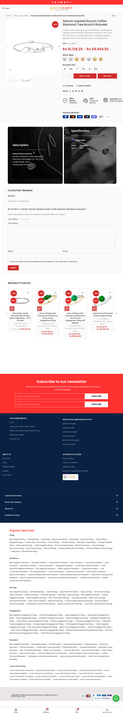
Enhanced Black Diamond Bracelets (84, 653)
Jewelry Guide (68, 428)
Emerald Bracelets (39, 644)
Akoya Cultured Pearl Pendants (32, 577)
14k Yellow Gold (74, 158)
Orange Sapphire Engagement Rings (48, 624)
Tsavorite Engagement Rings (99, 627)
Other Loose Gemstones (90, 679)
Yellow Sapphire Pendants (68, 568)
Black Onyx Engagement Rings (72, 627)
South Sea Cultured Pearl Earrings (98, 604)
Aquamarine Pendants (58, 562)
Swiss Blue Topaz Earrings (68, 595)
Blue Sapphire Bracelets (19, 644)
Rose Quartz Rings (33, 548)
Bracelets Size (69, 65)
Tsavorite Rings (98, 545)
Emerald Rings (47, 323)
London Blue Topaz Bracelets (48, 647)
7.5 (81, 154)
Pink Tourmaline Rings (64, 545)
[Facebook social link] (52, 2)
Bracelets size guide (71, 440)
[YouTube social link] (61, 2)
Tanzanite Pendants (93, 562)
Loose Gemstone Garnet (46, 676)
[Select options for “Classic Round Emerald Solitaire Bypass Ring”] (94, 308)
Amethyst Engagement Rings (51, 618)
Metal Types (68, 55)
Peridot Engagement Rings (62, 621)
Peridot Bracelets (70, 647)
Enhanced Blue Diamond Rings (71, 548)
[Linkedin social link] (67, 2)
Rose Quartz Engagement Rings (24, 630)
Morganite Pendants (64, 565)
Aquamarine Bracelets (73, 644)
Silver (73, 151)
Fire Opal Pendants (38, 571)
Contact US (14, 439)
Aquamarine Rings (59, 539)
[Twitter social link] (55, 2)
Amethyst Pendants (28, 565)
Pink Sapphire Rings (24, 545)
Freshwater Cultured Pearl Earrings (41, 604)
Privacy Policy (68, 458)
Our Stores (6, 475)
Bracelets (25, 15)
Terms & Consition (70, 462)
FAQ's (12, 422)
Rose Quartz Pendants (96, 571)
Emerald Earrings (37, 592)
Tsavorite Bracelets (72, 650)
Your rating (13, 219)
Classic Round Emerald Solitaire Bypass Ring (103, 314)
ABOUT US (6, 454)
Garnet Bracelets (27, 647)
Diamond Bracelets (28, 653)
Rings (48, 329)
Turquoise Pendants (90, 568)
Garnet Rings (101, 539)
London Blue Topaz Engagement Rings (32, 621)
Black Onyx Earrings (97, 598)
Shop (16, 15)
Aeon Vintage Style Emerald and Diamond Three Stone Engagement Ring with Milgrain (75, 318)
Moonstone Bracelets (91, 650)
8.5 (86, 154)
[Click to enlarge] (10, 69)
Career (5, 471)
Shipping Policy (69, 466)
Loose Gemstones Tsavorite (90, 673)
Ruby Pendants (77, 562)
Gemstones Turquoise (24, 676)
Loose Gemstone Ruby (45, 670)
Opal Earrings (51, 592)
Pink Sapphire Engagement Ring (79, 624)
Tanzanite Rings (68, 542)
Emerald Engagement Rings (51, 615)
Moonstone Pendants (76, 571)
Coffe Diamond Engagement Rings (55, 633)
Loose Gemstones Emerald (90, 670)
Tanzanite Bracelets (87, 647)
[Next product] (116, 16)
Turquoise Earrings (79, 598)
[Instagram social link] (58, 2)
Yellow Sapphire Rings (43, 545)
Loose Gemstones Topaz (69, 676)
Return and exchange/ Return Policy (25, 430)
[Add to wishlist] (28, 293)
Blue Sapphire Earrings (19, 592)
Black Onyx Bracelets (52, 650)
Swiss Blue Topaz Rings (86, 542)
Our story (6, 458)
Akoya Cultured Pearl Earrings (70, 604)
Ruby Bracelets (91, 644)
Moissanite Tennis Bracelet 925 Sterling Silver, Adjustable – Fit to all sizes (20, 317)
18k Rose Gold (75, 176)
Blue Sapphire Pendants (19, 562)
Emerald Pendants (39, 562)
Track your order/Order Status (22, 426)
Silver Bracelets (20, 323)
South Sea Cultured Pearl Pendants (62, 577)
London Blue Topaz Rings (35, 542)
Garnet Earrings (16, 595)
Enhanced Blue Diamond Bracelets (52, 653)
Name (11, 251)
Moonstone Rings (17, 548)
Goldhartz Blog (8, 466)
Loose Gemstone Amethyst (41, 673)
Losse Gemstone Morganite (93, 676)
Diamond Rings (50, 548)
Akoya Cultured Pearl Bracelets (73, 656)
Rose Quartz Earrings (37, 601)
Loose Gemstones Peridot (40, 679)
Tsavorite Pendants (56, 571)
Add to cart (85, 76)
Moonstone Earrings (18, 601)
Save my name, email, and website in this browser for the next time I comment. (44, 261)
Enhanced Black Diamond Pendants (43, 574)
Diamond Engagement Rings (51, 630)
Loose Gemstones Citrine (65, 673)
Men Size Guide (69, 444)
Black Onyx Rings (82, 545)
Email (66, 251)
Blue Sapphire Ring (17, 539)
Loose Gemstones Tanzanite (22, 670)
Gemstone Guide (70, 432)
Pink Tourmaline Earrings (59, 598)
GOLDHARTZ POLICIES (72, 454)
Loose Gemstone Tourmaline (65, 679)
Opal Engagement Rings (75, 615)
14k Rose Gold (74, 163)
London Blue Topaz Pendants (87, 565)
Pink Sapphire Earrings (90, 595)
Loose (12, 676)
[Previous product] (111, 16)
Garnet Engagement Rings (77, 618)
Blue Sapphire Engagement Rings (23, 615)
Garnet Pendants (46, 565)
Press (4, 462)
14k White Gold (75, 153)
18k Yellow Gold (74, 172)
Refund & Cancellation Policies (75, 471)
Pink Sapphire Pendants (45, 568)
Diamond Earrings (55, 601)
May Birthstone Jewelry (47, 326)
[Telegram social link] (82, 91)
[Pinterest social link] (64, 2)
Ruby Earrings (86, 592)
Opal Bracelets (55, 644)
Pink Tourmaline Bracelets (30, 650)
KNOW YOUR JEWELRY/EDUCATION (77, 419)
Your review (13, 223)
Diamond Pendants (18, 574)
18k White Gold (74, 168)
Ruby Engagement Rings (26, 618)
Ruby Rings (74, 539)
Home (9, 15)
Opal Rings (45, 539)
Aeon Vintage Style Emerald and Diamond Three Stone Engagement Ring (48, 317)
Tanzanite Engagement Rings (87, 621)
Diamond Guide (69, 423)
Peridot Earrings (31, 595)
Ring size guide (69, 436)
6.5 (83, 151)
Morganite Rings (16, 542)
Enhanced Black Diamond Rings (99, 548)
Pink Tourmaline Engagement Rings (42, 627)
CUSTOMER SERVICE (18, 418)
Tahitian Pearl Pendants (90, 577)
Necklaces (14, 558)
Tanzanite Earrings (47, 595)
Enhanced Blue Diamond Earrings (79, 601)
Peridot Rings (53, 542)
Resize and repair (17, 435)
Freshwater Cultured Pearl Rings (24, 551)
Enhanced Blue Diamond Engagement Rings (84, 630)
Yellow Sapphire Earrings (36, 598)
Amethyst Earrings (102, 592)
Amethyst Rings (86, 539)
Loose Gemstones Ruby (67, 670)
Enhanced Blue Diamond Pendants (74, 574)
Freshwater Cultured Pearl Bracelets (43, 656)
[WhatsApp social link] (70, 2)
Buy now (107, 76)
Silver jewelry (20, 326)
